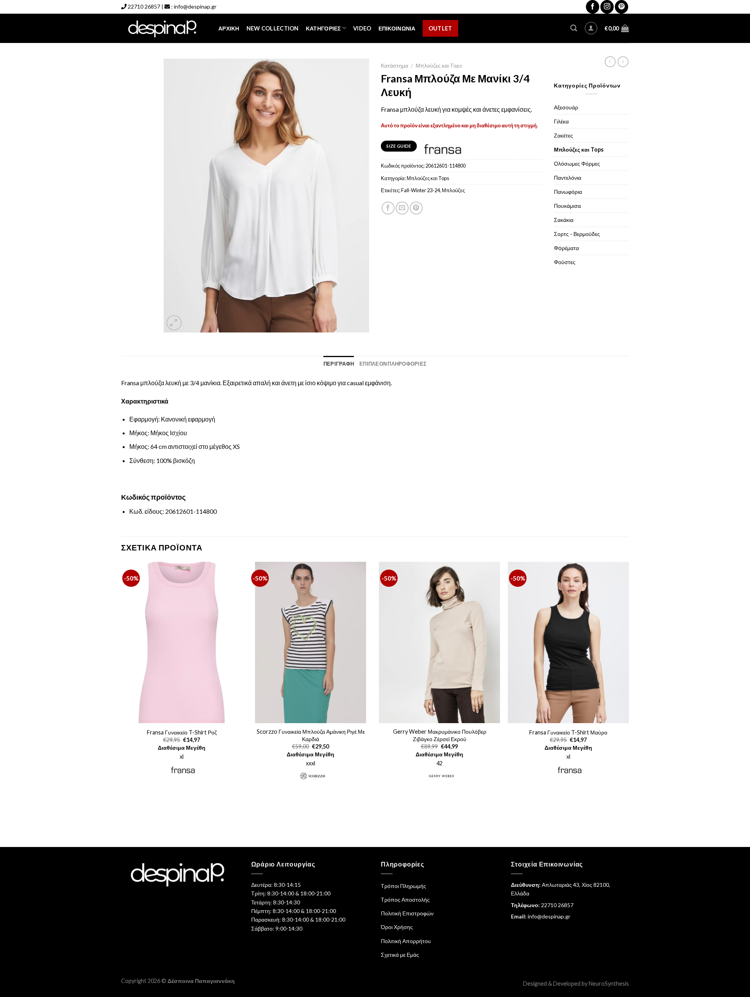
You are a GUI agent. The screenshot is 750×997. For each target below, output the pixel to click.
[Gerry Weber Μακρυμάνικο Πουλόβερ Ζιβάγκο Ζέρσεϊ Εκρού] (439, 643)
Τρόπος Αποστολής (405, 899)
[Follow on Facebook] (592, 7)
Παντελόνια (567, 177)
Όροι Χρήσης (397, 927)
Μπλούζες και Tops (439, 66)
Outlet (440, 28)
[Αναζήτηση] (573, 28)
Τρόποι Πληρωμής (403, 886)
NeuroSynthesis (609, 983)
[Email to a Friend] (402, 208)
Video (362, 28)
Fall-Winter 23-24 (420, 190)
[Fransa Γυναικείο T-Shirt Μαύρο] (568, 643)
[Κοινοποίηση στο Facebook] (388, 208)
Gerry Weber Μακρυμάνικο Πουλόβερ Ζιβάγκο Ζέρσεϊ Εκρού (439, 735)
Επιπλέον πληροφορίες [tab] (393, 364)
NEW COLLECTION (272, 28)
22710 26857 (144, 6)
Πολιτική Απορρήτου (406, 941)
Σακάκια (563, 219)
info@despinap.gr (195, 6)
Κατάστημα (394, 66)
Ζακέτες (563, 135)
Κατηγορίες (323, 28)
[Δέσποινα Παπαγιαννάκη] (164, 28)
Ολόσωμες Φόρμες (577, 163)
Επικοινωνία (397, 28)
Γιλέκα (561, 121)
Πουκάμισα (567, 205)
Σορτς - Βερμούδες (577, 233)
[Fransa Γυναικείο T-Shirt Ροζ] (181, 643)
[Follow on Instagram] (607, 7)
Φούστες (564, 262)
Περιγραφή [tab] (338, 364)
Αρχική (228, 28)
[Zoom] (174, 323)
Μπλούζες (453, 190)
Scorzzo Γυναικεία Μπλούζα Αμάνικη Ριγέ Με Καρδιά (311, 735)
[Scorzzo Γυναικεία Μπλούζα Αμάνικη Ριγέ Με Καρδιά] (310, 643)
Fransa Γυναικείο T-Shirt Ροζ (182, 732)
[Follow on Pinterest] (621, 7)
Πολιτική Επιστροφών (407, 913)
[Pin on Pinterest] (416, 208)
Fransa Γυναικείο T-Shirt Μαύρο (568, 732)
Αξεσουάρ (566, 107)
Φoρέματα (566, 248)
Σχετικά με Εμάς (400, 954)
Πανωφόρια (568, 191)
